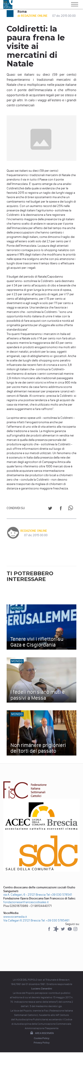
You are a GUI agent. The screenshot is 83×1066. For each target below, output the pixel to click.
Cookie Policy (41, 1038)
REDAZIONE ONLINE (33, 531)
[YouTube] (70, 931)
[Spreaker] (56, 931)
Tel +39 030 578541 (59, 895)
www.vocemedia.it (15, 917)
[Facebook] (49, 931)
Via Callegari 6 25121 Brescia (22, 920)
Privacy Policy (42, 1042)
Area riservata (44, 1033)
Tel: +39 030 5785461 (55, 920)
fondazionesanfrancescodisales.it (26, 902)
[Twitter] (63, 931)
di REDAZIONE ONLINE (32, 16)
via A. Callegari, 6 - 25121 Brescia (24, 895)
